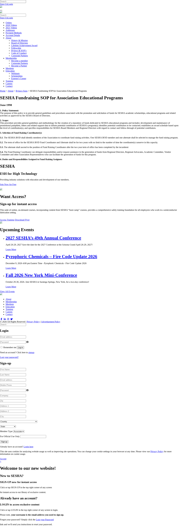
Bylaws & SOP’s (18, 50)
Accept (3, 459)
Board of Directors (19, 43)
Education (10, 71)
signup (31, 352)
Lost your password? (9, 357)
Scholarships (16, 76)
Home (2, 91)
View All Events (7, 291)
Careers (9, 83)
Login (10, 4)
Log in (20, 347)
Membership (11, 58)
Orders (9, 22)
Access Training (7, 220)
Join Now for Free (8, 184)
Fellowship (16, 48)
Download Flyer (22, 220)
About (8, 38)
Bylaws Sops (21, 91)
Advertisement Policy (50, 321)
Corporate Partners (19, 55)
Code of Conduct (19, 53)
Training (9, 81)
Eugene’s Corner (18, 78)
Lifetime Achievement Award (24, 45)
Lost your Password (45, 519)
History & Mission (19, 40)
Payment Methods (14, 33)
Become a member (19, 61)
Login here (28, 446)
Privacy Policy (33, 321)
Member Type (6, 431)
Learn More (11, 249)
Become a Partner (19, 66)
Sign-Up (4, 4)
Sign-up (4, 442)
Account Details (13, 35)
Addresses (10, 30)
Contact (9, 86)
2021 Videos (11, 28)
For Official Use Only (10, 436)
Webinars (15, 73)
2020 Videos (11, 25)
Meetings (10, 68)
